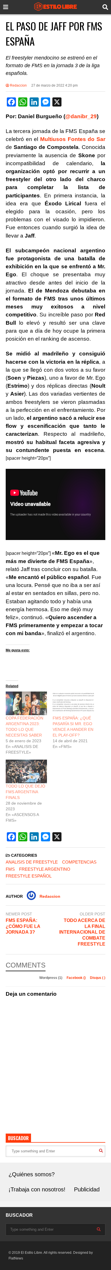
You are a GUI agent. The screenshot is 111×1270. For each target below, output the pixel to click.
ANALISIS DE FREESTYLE (32, 862)
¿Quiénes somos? (32, 1174)
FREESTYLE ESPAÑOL (29, 876)
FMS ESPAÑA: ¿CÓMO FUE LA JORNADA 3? (23, 926)
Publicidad (87, 1189)
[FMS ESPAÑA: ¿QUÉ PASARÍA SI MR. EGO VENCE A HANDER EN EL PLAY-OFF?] (73, 703)
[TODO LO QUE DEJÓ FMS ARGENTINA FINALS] (26, 771)
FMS (10, 869)
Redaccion (18, 85)
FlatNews (16, 1258)
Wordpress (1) (51, 978)
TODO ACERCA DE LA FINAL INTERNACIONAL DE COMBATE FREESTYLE (82, 932)
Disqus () (97, 978)
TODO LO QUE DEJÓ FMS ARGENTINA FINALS (25, 792)
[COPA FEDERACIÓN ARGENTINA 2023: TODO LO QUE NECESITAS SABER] (26, 703)
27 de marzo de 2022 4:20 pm (54, 85)
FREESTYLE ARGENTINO (44, 869)
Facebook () (77, 978)
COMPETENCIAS (79, 862)
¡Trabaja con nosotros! (37, 1189)
